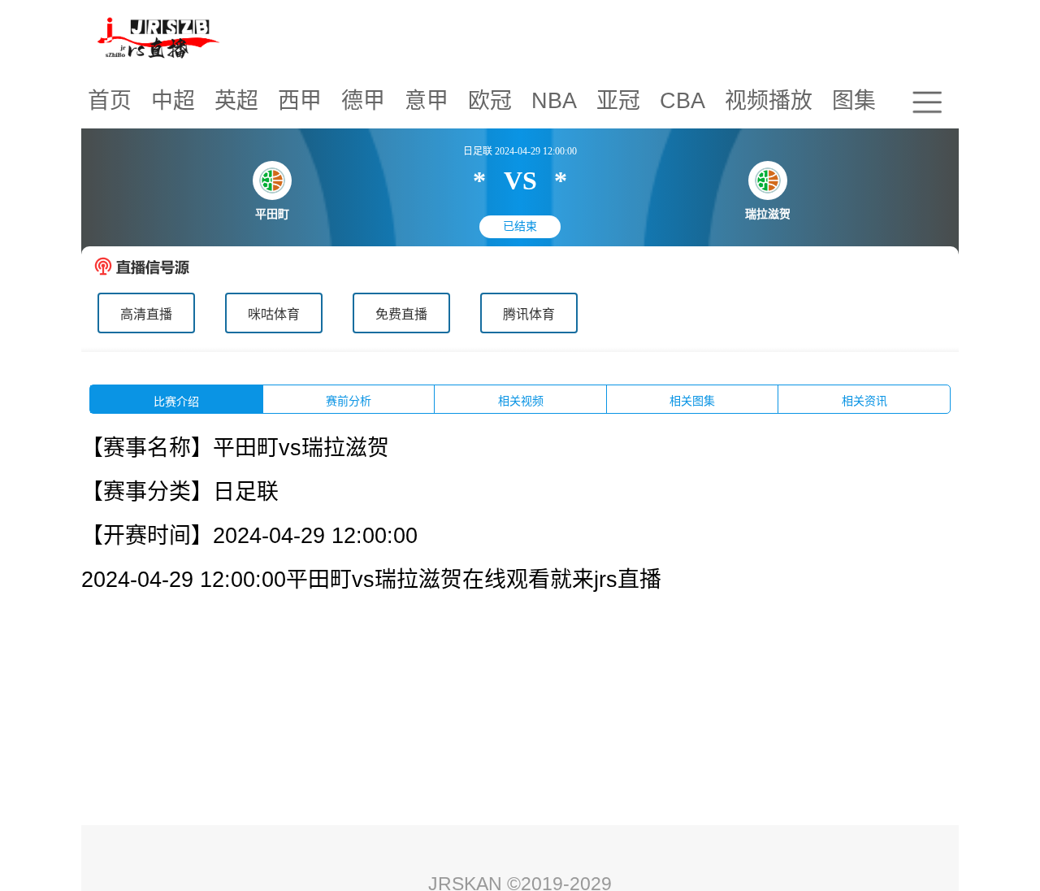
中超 (173, 101)
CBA (682, 101)
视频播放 (768, 101)
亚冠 (618, 101)
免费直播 (401, 314)
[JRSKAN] (159, 36)
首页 (110, 101)
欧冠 (490, 101)
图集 (854, 101)
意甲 (426, 101)
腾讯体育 (529, 314)
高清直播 (146, 314)
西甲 (300, 101)
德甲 (363, 101)
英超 (236, 101)
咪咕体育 (274, 314)
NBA (554, 101)
